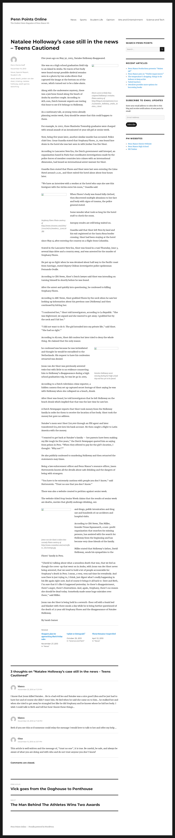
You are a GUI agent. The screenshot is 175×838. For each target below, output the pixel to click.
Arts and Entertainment (130, 20)
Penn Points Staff (18, 65)
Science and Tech (155, 20)
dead (13, 78)
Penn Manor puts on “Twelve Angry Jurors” (146, 74)
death (18, 78)
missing (18, 81)
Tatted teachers (134, 82)
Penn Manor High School (138, 146)
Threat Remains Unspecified (104, 634)
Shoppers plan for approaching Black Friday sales (51, 636)
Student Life (96, 20)
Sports (83, 20)
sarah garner (24, 84)
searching (15, 87)
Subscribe (131, 124)
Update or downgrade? (76, 634)
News (73, 20)
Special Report (22, 72)
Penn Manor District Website (140, 144)
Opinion (110, 20)
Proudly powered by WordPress (41, 827)
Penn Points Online (29, 19)
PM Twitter (132, 149)
